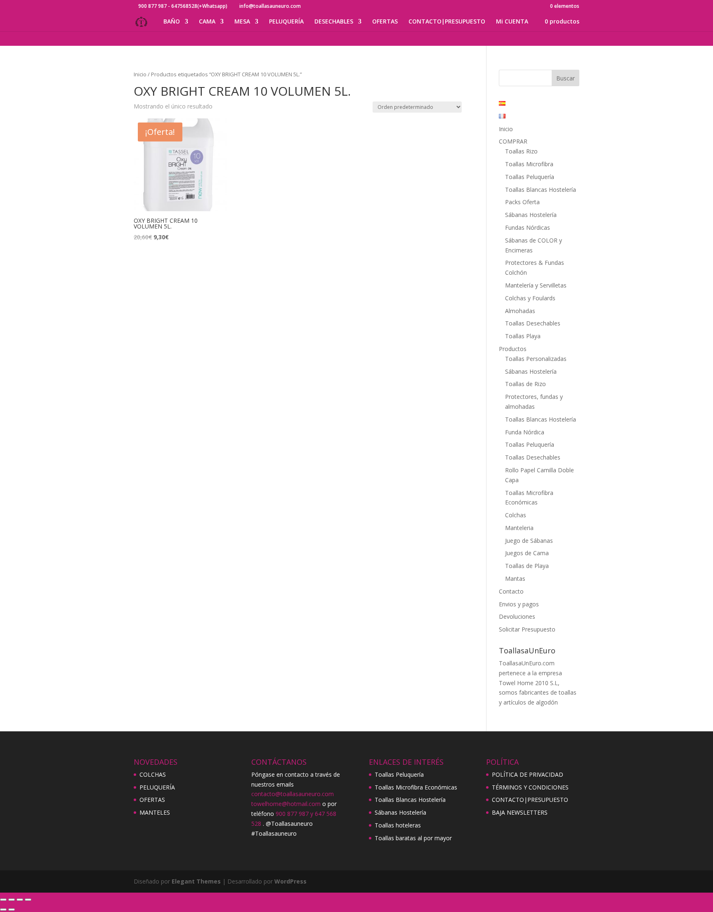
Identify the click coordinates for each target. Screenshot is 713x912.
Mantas (515, 578)
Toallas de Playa (527, 566)
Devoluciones (517, 616)
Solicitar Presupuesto (527, 629)
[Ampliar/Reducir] (3, 899)
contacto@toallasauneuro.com (292, 794)
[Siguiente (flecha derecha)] (11, 909)
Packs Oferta (522, 202)
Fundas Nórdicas (527, 227)
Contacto (511, 591)
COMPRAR (513, 141)
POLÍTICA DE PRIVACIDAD (527, 774)
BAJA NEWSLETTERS (520, 812)
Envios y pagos (519, 604)
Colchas (515, 515)
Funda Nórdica (524, 432)
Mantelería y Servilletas (536, 285)
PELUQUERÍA (286, 22)
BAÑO (171, 22)
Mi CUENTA (512, 22)
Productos (512, 349)
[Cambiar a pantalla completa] (11, 899)
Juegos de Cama (527, 553)
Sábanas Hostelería (531, 215)
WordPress (290, 881)
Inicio (140, 74)
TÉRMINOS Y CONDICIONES (530, 787)
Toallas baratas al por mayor (413, 838)
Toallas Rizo (521, 151)
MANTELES (154, 812)
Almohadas (520, 311)
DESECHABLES (333, 22)
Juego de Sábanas (529, 540)
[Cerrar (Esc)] (28, 899)
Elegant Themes (196, 881)
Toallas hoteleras (398, 825)
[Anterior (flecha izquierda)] (3, 909)
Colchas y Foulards (530, 298)
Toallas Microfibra (529, 164)
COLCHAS (152, 774)
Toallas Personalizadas (536, 359)
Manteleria (519, 528)
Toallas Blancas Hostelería (540, 189)
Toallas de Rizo (525, 384)
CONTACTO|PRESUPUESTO (446, 22)
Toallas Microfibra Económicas (416, 787)
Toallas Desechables (532, 323)
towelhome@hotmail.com (286, 804)
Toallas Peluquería (529, 177)
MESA (242, 22)
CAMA (207, 22)
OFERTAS (385, 22)
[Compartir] (20, 899)
